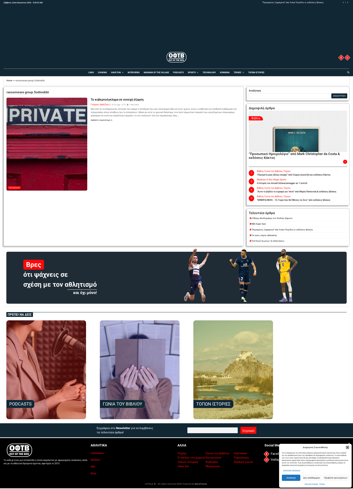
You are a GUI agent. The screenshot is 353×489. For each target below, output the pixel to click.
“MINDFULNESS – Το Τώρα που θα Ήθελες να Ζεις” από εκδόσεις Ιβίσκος (293, 200)
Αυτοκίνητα (213, 457)
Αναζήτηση (255, 90)
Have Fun (116, 72)
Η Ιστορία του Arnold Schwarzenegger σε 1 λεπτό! (282, 183)
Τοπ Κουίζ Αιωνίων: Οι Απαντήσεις (267, 241)
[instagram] (347, 57)
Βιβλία (256, 118)
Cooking (102, 72)
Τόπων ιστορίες (187, 462)
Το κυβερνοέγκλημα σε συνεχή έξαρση (117, 99)
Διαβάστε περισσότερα (100, 120)
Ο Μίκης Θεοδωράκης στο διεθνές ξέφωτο (271, 218)
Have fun (183, 466)
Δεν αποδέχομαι (311, 477)
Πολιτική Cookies (311, 484)
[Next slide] (347, 2)
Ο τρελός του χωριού (191, 457)
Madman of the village (156, 72)
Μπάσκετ (95, 459)
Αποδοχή (291, 477)
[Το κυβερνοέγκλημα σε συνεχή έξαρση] (46, 115)
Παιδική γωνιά (243, 462)
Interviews (134, 72)
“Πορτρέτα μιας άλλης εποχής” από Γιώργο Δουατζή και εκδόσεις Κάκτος (294, 174)
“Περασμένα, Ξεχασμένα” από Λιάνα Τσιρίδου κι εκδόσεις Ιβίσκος (282, 229)
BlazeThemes (201, 484)
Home (9, 80)
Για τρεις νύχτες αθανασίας (311, 3)
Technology (209, 72)
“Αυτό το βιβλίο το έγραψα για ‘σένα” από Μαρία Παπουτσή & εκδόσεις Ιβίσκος (296, 191)
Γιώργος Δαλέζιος (100, 104)
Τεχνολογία (241, 457)
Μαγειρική (213, 466)
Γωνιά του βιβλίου (273, 171)
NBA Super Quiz (258, 224)
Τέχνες (237, 72)
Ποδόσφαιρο (97, 453)
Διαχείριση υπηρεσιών (291, 470)
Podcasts (178, 72)
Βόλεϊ (93, 473)
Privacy (322, 484)
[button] (347, 447)
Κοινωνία (225, 72)
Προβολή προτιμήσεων (335, 477)
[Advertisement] (176, 30)
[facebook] (341, 57)
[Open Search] (348, 72)
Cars (91, 72)
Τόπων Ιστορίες (256, 72)
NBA (93, 466)
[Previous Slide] (343, 2)
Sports (192, 72)
